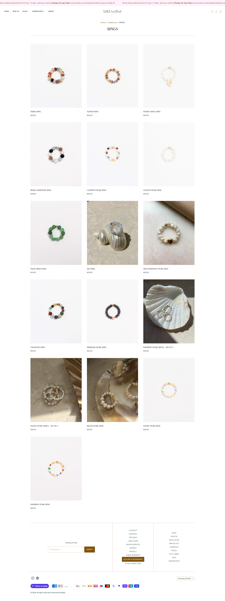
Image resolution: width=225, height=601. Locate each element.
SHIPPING (133, 534)
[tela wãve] (112, 11)
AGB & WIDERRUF (133, 555)
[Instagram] (32, 578)
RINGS (174, 550)
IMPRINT (133, 548)
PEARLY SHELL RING (152, 111)
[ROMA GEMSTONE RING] (56, 154)
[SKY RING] (112, 233)
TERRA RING (35, 111)
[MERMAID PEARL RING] (112, 311)
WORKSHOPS (174, 561)
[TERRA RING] (56, 76)
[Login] (216, 11)
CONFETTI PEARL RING (96, 190)
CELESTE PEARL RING (152, 190)
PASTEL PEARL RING (151, 426)
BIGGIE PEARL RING (95, 426)
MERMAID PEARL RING (96, 347)
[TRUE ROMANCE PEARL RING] (169, 233)
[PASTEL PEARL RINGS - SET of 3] (56, 390)
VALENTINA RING (37, 347)
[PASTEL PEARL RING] (169, 390)
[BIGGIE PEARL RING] (112, 390)
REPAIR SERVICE (133, 544)
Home (6, 11)
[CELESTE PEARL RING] (169, 154)
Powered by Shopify (58, 593)
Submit (89, 549)
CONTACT (133, 530)
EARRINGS (174, 547)
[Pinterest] (37, 578)
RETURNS (133, 537)
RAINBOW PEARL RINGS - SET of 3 (158, 347)
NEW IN (16, 11)
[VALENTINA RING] (56, 311)
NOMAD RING (93, 111)
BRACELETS (174, 543)
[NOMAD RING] (112, 76)
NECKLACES (174, 540)
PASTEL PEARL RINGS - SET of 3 (44, 426)
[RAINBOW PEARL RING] (56, 469)
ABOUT (51, 11)
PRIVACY (133, 552)
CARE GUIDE (133, 541)
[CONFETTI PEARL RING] (112, 154)
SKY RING (91, 269)
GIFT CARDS (174, 554)
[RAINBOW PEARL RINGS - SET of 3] (169, 311)
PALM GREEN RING (38, 269)
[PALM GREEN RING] (56, 233)
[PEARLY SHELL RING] (169, 76)
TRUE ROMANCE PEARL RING (155, 269)
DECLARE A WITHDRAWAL (133, 559)
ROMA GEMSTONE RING (40, 190)
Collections (112, 22)
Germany (184, 579)
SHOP (174, 533)
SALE (174, 557)
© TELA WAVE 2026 (133, 563)
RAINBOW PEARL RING (40, 504)
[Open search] (212, 11)
